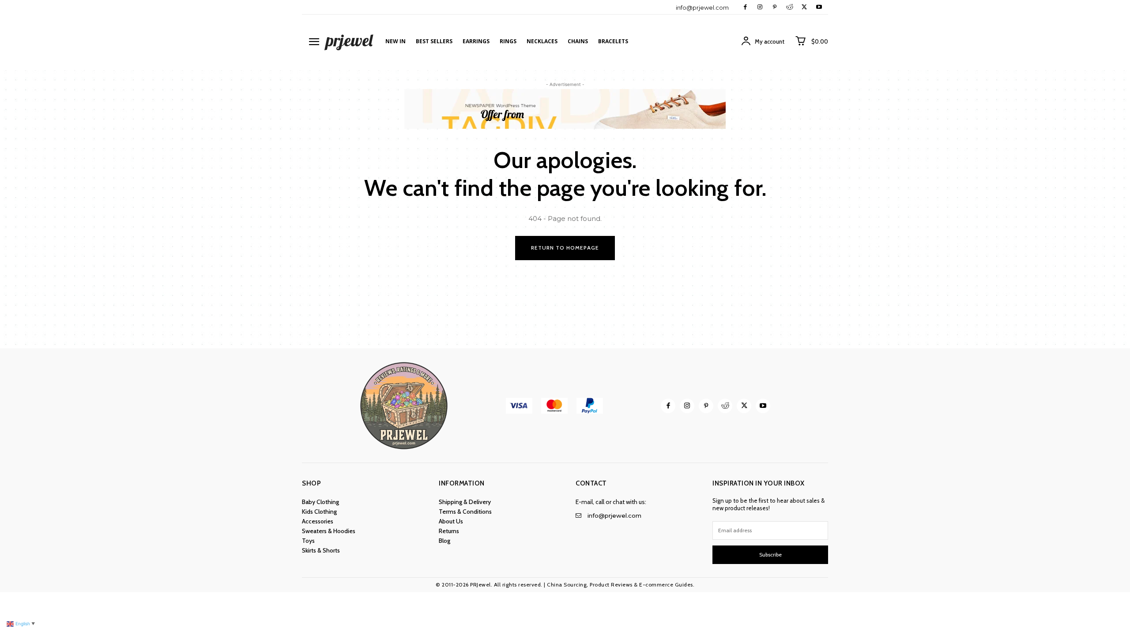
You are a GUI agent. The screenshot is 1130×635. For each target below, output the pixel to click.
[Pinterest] (774, 7)
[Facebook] (745, 7)
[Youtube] (819, 7)
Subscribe (770, 554)
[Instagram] (760, 7)
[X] (804, 7)
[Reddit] (789, 7)
